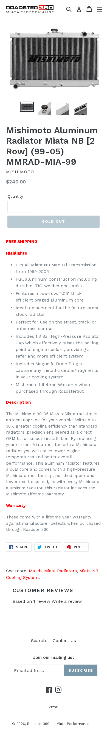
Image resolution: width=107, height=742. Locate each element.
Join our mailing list (53, 657)
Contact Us (64, 640)
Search (38, 640)
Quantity (15, 196)
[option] (27, 106)
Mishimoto (20, 171)
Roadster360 (38, 724)
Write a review (67, 601)
